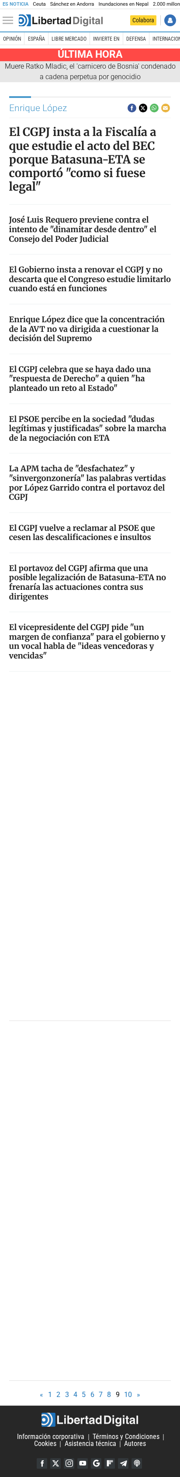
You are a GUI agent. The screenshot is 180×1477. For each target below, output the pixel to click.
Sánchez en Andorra (72, 4)
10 (128, 1394)
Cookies (45, 1444)
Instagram (69, 1463)
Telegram (123, 1463)
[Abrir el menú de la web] (10, 20)
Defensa (136, 39)
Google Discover (96, 1463)
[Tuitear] (143, 108)
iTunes (137, 1463)
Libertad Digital (90, 1420)
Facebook (42, 1463)
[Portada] (60, 20)
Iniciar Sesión (170, 20)
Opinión (12, 39)
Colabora (143, 20)
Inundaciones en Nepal (123, 4)
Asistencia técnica (90, 1444)
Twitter (55, 1463)
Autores (135, 1444)
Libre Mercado (69, 39)
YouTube (82, 1463)
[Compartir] (132, 108)
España (36, 39)
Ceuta (39, 4)
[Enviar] (154, 108)
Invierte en (106, 39)
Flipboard (109, 1463)
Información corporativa (50, 1437)
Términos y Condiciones (126, 1437)
